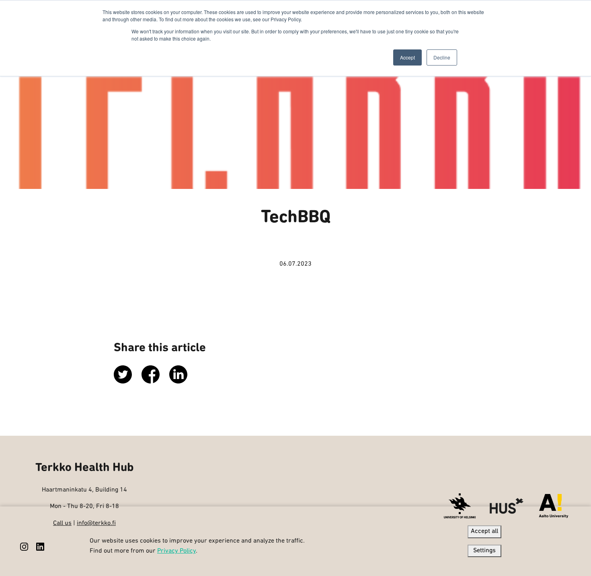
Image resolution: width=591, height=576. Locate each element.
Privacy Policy (176, 551)
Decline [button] (441, 57)
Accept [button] (407, 57)
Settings (484, 550)
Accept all (484, 531)
